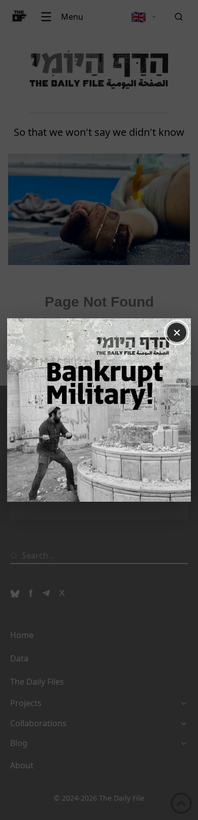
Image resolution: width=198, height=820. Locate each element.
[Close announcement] (177, 332)
